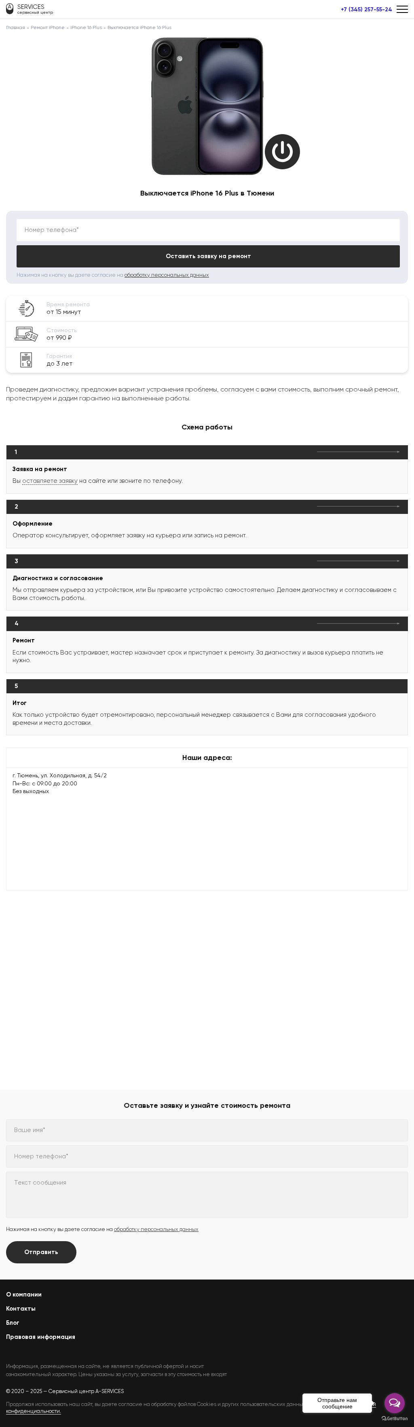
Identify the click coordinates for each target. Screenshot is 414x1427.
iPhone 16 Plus (86, 27)
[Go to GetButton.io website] (395, 1418)
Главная (15, 27)
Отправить (41, 1252)
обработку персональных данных (167, 275)
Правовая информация (40, 1337)
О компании (24, 1294)
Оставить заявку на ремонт (208, 256)
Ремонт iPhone (48, 27)
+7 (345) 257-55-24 (366, 10)
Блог (12, 1322)
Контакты (21, 1308)
